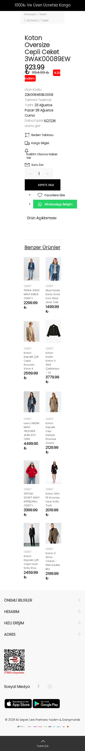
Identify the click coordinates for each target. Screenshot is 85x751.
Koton (49, 120)
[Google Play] (46, 703)
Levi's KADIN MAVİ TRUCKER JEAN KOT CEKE (31, 431)
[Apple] (18, 703)
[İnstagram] (48, 686)
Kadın (43, 14)
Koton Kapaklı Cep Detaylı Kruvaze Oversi (51, 433)
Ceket (45, 20)
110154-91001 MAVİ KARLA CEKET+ (31, 294)
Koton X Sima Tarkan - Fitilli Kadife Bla (53, 561)
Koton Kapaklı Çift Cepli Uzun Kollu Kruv (31, 562)
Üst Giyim (32, 20)
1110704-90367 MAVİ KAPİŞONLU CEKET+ (31, 499)
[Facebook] (40, 686)
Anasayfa (30, 14)
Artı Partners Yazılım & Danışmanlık (55, 720)
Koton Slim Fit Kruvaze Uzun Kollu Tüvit (53, 499)
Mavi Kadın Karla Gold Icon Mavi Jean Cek (53, 296)
